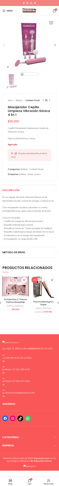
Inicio (10, 100)
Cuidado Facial (32, 100)
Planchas (47, 308)
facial (30, 174)
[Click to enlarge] (8, 67)
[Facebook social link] (23, 3)
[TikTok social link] (35, 3)
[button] (24, 280)
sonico (37, 174)
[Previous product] (43, 100)
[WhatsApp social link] (31, 3)
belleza (22, 174)
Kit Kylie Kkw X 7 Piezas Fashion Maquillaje (15, 301)
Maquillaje (19, 306)
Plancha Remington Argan (43, 303)
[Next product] (49, 100)
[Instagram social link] (27, 3)
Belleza (19, 100)
